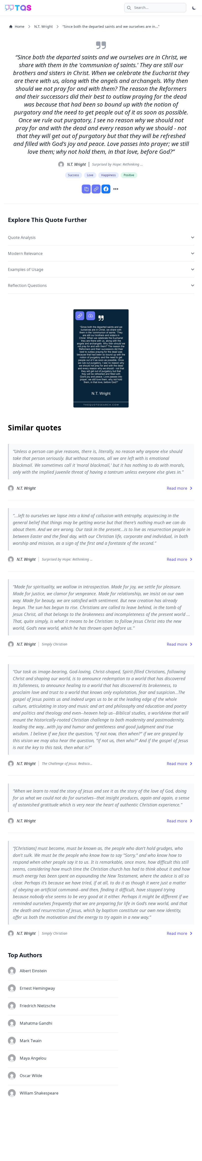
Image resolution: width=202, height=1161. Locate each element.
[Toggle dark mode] (194, 8)
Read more (177, 488)
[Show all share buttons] (115, 189)
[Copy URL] (96, 189)
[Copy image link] (79, 315)
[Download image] (90, 315)
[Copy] (86, 189)
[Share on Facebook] (105, 189)
